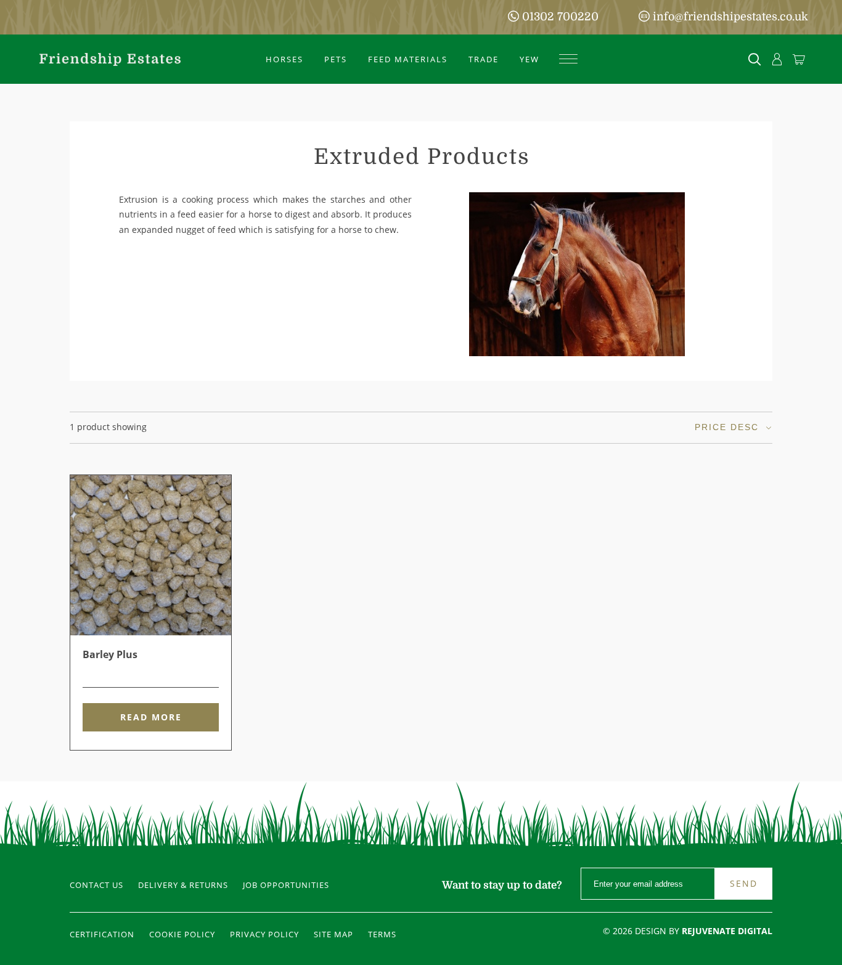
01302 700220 (560, 16)
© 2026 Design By (687, 931)
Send (744, 883)
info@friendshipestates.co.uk (730, 16)
